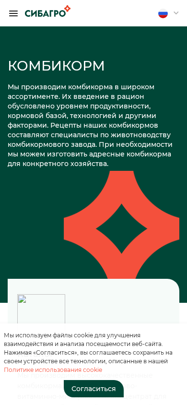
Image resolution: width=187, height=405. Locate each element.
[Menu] (13, 13)
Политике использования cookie (53, 369)
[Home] (47, 11)
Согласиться (93, 388)
